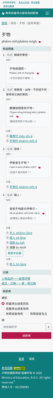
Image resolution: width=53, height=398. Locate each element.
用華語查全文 (38, 314)
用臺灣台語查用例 (17, 308)
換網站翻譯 (8, 6)
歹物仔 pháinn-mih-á (23, 141)
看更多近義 (15, 253)
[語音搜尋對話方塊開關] (48, 326)
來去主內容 (23, 2)
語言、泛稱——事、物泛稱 (19, 283)
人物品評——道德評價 (16, 278)
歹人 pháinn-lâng (21, 233)
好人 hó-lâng (18, 264)
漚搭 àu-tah (17, 242)
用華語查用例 (14, 314)
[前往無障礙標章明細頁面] (19, 368)
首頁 (21, 359)
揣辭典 (26, 335)
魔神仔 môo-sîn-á (21, 136)
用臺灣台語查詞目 (17, 303)
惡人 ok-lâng (18, 237)
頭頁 (4, 23)
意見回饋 (7, 368)
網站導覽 (35, 2)
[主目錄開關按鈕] (47, 13)
